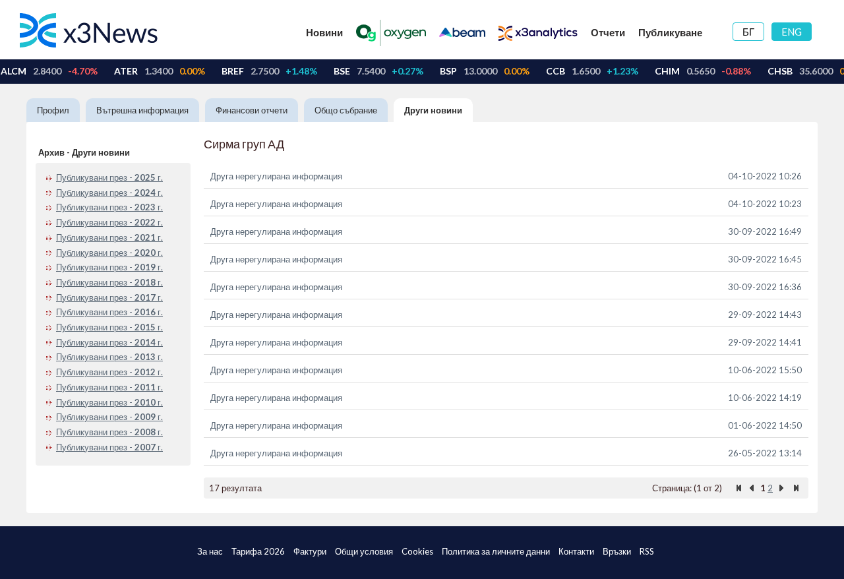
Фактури (309, 551)
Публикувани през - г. (109, 177)
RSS (647, 551)
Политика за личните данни (496, 551)
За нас (210, 551)
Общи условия (364, 551)
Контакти (576, 551)
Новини (324, 32)
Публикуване (670, 32)
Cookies (417, 551)
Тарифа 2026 (258, 551)
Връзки (617, 551)
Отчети (608, 32)
